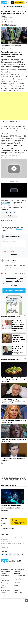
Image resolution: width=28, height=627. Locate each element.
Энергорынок (4, 578)
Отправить (14, 254)
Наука (2, 585)
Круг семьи (17, 587)
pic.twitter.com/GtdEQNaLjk (11, 145)
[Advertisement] (14, 106)
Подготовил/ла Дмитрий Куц (10, 220)
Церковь (3, 592)
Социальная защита (19, 569)
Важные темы (5, 6)
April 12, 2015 (21, 150)
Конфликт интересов (19, 575)
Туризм (16, 590)
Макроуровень (5, 575)
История (16, 585)
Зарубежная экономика (17, 572)
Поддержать (20, 2)
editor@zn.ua (4, 547)
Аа (12, 2)
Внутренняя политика (7, 569)
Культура (3, 595)
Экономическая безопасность (18, 578)
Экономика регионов (6, 583)
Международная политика (5, 572)
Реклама (3, 526)
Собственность (18, 592)
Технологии (4, 587)
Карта (2, 531)
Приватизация (5, 580)
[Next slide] (25, 7)
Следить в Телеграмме (15, 290)
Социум (16, 583)
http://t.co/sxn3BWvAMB (10, 143)
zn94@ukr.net (20, 543)
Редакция (3, 523)
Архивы (3, 521)
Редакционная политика (7, 528)
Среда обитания (5, 590)
